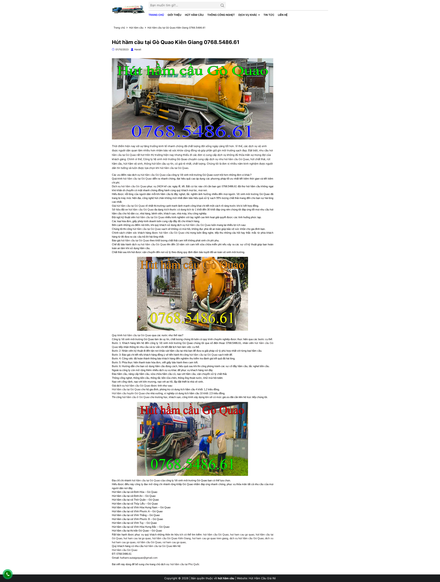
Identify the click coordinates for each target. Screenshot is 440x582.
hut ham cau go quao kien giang (210, 538)
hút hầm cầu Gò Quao (236, 159)
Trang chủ (156, 14)
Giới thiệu (174, 14)
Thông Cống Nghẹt (221, 14)
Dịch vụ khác (248, 14)
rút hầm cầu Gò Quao (149, 542)
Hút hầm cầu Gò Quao (124, 550)
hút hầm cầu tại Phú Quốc (185, 564)
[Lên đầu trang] (434, 561)
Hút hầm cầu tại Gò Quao (126, 389)
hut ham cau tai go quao (137, 538)
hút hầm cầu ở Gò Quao (136, 397)
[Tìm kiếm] (222, 5)
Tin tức (268, 14)
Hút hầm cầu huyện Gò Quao (128, 393)
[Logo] (128, 9)
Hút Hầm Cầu (194, 14)
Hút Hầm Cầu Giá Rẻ (262, 578)
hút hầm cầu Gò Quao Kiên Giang (171, 538)
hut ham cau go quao (242, 534)
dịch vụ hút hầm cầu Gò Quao (247, 538)
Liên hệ (283, 14)
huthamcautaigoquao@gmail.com (139, 557)
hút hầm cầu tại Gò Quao (174, 167)
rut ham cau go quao (174, 542)
